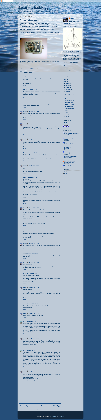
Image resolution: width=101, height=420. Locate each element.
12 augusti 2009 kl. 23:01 (32, 303)
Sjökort (67, 110)
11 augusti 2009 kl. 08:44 (31, 89)
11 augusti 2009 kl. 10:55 (34, 139)
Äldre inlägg (56, 406)
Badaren (25, 111)
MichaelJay (54, 416)
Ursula (24, 177)
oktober (67, 87)
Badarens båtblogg (33, 7)
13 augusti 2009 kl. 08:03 (30, 321)
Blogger (62, 416)
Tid (65, 132)
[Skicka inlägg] (37, 68)
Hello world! (67, 148)
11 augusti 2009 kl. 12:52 (31, 229)
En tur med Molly (69, 106)
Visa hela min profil (67, 23)
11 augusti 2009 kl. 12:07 (32, 152)
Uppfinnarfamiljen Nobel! (69, 143)
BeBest (24, 89)
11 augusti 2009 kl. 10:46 (34, 111)
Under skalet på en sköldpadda (70, 156)
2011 (65, 77)
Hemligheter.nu (67, 147)
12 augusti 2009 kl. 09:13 (34, 287)
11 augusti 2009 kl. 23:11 (34, 262)
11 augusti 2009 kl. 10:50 (34, 123)
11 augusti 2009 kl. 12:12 (34, 165)
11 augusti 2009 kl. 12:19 (31, 177)
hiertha (24, 102)
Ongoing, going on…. (68, 157)
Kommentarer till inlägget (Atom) (34, 409)
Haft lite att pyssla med (70, 92)
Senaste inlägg (24, 406)
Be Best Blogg (67, 173)
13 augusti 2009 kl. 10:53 (30, 350)
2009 (65, 81)
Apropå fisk (67, 96)
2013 (65, 76)
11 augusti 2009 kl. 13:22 (34, 243)
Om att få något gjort (69, 104)
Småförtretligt (67, 152)
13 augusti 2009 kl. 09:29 (34, 338)
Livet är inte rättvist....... (69, 161)
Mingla (24, 76)
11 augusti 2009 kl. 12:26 (34, 207)
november (68, 85)
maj (66, 116)
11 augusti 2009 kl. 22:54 (32, 253)
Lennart (25, 152)
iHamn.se (65, 122)
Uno (24, 321)
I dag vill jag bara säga (70, 94)
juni (67, 114)
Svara (24, 85)
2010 (65, 79)
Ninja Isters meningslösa (69, 138)
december (68, 83)
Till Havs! (66, 168)
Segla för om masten (69, 108)
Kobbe (66, 98)
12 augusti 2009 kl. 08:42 (32, 273)
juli (66, 112)
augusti (67, 91)
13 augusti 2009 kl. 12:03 (34, 371)
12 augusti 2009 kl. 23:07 (34, 313)
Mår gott (66, 139)
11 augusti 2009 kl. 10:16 (32, 102)
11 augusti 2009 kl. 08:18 (32, 76)
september (68, 89)
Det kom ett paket (69, 102)
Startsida (40, 406)
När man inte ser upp (69, 100)
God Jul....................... (69, 162)
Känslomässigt (67, 153)
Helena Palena (67, 142)
